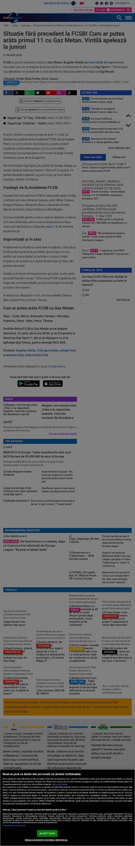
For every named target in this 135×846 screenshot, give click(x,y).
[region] (67, 807)
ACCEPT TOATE (47, 833)
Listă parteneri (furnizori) (14, 825)
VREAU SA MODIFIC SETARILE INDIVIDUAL (46, 840)
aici (109, 795)
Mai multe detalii (59, 784)
